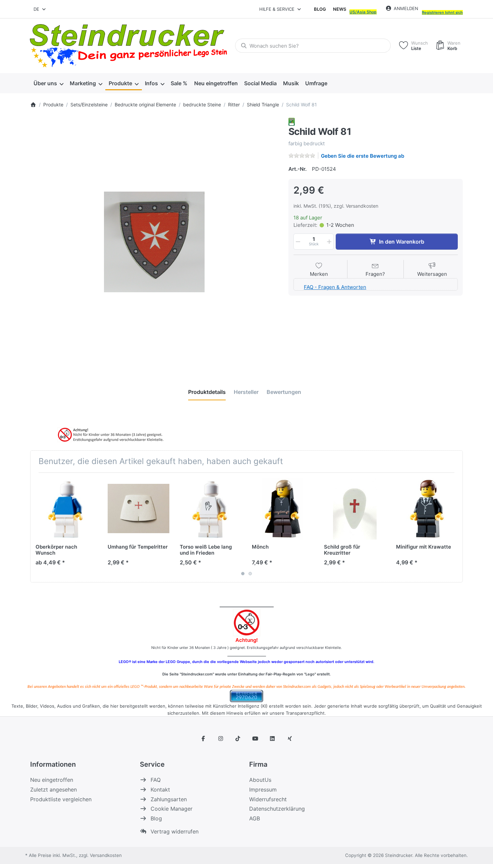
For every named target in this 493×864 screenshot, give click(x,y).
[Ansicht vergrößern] (154, 242)
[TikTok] (237, 738)
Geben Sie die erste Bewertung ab (362, 156)
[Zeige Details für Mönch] (283, 509)
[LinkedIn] (272, 738)
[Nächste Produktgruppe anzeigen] (455, 527)
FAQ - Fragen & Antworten (335, 287)
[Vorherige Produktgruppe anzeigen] (38, 527)
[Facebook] (203, 738)
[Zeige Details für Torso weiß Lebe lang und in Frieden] (210, 509)
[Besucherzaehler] (246, 695)
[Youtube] (255, 738)
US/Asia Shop (363, 11)
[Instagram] (220, 738)
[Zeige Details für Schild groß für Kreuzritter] (355, 509)
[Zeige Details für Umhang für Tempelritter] (138, 509)
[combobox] (40, 9)
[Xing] (289, 738)
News (339, 9)
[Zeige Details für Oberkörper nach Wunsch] (66, 509)
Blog (320, 9)
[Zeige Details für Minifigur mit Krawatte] (427, 509)
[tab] (207, 392)
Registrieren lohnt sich (442, 12)
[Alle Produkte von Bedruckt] (291, 121)
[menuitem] (48, 83)
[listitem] (154, 242)
